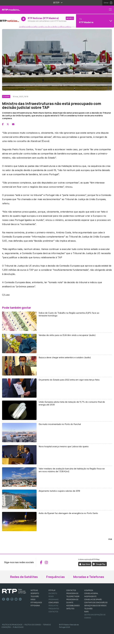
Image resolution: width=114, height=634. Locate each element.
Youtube (16, 599)
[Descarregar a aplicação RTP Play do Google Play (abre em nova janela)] (99, 563)
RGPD (86, 611)
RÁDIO (33, 599)
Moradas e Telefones (88, 577)
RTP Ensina (35, 605)
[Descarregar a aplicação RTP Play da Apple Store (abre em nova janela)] (84, 563)
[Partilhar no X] (8, 124)
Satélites (70, 608)
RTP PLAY (52, 590)
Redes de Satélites (24, 577)
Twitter (7, 599)
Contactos (53, 611)
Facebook (3, 599)
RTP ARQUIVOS (36, 602)
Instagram (11, 599)
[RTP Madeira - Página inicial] (9, 10)
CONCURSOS (54, 602)
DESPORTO (35, 593)
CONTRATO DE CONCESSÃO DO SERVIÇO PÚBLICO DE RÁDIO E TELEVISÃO (95, 605)
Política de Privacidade (12, 624)
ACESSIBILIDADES (73, 605)
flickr (20, 599)
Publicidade (18, 627)
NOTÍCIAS (34, 590)
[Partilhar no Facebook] (2, 124)
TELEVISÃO (35, 596)
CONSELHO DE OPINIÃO (93, 599)
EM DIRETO (53, 593)
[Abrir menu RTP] (57, 2)
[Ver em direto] (9, 21)
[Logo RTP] (14, 591)
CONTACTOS (71, 590)
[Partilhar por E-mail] (13, 124)
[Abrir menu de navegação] (111, 9)
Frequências (55, 577)
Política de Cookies (32, 624)
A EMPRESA (88, 590)
